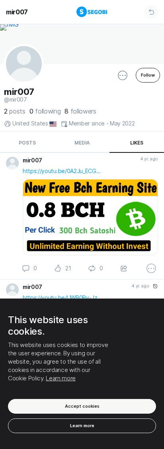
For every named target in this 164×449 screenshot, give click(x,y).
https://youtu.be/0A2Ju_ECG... (62, 171)
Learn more (61, 378)
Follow (148, 75)
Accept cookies (82, 406)
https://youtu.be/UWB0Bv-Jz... (62, 297)
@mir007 (15, 99)
